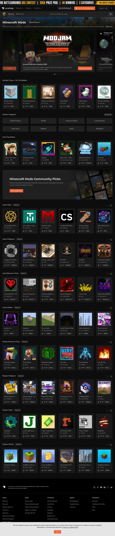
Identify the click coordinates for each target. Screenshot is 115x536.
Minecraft (5, 504)
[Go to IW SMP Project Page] (67, 255)
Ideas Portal (50, 504)
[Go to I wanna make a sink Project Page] (48, 255)
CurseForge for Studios (98, 504)
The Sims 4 (6, 510)
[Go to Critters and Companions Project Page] (11, 153)
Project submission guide (32, 504)
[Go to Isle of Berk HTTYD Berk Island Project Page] (67, 460)
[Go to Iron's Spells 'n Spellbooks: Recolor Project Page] (29, 221)
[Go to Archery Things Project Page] (85, 221)
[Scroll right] (111, 205)
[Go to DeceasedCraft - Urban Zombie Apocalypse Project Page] (29, 392)
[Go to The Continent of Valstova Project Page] (29, 255)
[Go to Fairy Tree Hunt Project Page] (104, 323)
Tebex (93, 507)
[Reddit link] (111, 487)
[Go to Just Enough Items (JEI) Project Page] (29, 426)
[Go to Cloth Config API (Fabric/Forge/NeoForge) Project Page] (48, 426)
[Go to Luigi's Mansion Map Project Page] (67, 323)
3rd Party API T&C (30, 513)
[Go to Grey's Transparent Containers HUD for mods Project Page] (29, 289)
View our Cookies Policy (70, 527)
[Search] (111, 14)
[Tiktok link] (98, 487)
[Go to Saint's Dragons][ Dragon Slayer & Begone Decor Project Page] (67, 289)
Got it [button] (57, 532)
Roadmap (50, 513)
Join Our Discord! (52, 501)
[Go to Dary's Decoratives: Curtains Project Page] (29, 96)
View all (16, 205)
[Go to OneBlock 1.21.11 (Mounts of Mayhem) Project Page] (29, 460)
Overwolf (94, 501)
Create (27, 8)
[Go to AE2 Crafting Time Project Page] (104, 221)
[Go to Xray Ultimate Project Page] (85, 357)
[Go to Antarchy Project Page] (104, 153)
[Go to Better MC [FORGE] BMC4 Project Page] (48, 392)
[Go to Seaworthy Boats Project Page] (29, 153)
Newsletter (50, 510)
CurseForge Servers (52, 519)
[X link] (108, 487)
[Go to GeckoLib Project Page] (11, 426)
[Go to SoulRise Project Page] (85, 255)
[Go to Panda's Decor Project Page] (11, 96)
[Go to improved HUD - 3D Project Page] (11, 289)
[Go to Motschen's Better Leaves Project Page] (48, 357)
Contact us (73, 507)
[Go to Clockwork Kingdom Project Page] (104, 255)
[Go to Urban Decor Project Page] (85, 96)
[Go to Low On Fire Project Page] (104, 357)
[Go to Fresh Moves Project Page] (29, 357)
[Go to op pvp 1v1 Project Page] (11, 323)
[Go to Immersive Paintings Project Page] (48, 96)
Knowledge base (74, 501)
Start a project (29, 501)
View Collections (16, 190)
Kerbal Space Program (9, 516)
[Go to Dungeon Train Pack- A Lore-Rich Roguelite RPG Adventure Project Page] (11, 255)
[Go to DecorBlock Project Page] (67, 96)
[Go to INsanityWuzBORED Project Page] (104, 289)
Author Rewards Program (32, 507)
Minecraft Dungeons (8, 519)
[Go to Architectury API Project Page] (67, 426)
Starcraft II (5, 513)
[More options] (111, 8)
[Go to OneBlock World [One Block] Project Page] (104, 460)
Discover (11, 14)
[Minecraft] (4, 14)
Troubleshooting (74, 504)
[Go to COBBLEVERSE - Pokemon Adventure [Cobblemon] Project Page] (85, 392)
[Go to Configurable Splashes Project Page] (67, 221)
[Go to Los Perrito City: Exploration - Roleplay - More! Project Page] (85, 460)
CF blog (49, 507)
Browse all (108, 114)
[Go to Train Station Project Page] (48, 323)
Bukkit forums (51, 516)
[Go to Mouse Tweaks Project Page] (85, 426)
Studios (37, 8)
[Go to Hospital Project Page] (29, 323)
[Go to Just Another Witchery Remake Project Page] (11, 221)
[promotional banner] (57, 2)
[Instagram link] (94, 487)
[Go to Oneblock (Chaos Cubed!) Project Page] (11, 460)
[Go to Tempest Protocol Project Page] (85, 153)
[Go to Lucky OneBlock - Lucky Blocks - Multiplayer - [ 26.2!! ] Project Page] (48, 460)
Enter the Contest (85, 68)
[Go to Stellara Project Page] (48, 153)
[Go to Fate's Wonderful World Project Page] (85, 323)
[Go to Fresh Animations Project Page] (11, 357)
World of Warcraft (8, 507)
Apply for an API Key (30, 510)
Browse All (20, 14)
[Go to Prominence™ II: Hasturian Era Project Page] (67, 392)
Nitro (93, 510)
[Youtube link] (101, 487)
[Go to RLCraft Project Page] (104, 392)
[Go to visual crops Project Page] (85, 289)
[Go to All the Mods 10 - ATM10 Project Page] (11, 392)
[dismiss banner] (112, 3)
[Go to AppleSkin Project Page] (104, 426)
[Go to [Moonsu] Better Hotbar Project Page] (48, 289)
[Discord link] (105, 487)
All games (5, 501)
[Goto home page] (8, 8)
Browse (18, 8)
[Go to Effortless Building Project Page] (104, 96)
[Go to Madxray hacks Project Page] (48, 221)
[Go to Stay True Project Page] (67, 357)
